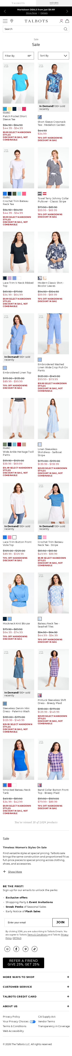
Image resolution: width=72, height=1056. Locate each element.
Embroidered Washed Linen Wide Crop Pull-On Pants (53, 367)
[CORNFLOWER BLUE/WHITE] (5, 368)
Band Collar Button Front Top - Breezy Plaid (53, 791)
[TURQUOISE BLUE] (19, 194)
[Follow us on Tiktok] (36, 949)
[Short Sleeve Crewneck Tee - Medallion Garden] (53, 83)
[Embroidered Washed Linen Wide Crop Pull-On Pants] (53, 333)
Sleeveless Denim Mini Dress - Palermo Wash (16, 710)
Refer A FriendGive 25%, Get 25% (23, 962)
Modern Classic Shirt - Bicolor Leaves (51, 284)
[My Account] (61, 21)
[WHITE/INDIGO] (40, 194)
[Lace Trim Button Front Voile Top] (18, 503)
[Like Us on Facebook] (17, 949)
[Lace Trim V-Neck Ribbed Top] (18, 252)
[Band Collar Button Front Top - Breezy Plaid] (53, 759)
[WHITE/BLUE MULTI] (40, 619)
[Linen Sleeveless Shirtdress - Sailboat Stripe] (53, 418)
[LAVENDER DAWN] (10, 278)
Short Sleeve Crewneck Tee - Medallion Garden (51, 123)
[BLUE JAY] (5, 109)
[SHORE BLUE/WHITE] (40, 537)
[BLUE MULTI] (40, 695)
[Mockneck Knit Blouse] (18, 593)
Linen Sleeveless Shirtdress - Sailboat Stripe (50, 452)
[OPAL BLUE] (14, 444)
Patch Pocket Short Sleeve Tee (14, 118)
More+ (6, 112)
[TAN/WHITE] (44, 278)
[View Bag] (67, 21)
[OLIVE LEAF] (14, 194)
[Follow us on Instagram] (8, 949)
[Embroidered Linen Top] (18, 333)
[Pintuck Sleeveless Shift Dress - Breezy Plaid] (53, 669)
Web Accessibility (13, 1031)
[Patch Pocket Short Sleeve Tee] (18, 83)
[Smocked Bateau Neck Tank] (18, 759)
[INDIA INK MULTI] (40, 117)
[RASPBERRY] (24, 109)
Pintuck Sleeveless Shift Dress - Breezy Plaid (52, 702)
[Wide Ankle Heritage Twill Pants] (18, 418)
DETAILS (17, 938)
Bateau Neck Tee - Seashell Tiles (49, 625)
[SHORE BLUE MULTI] (40, 444)
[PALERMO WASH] (5, 704)
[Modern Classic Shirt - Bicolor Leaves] (53, 252)
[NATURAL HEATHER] (19, 109)
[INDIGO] (10, 444)
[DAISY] (10, 109)
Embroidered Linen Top (17, 372)
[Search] (66, 29)
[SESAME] (24, 444)
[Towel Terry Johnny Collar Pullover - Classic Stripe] (53, 167)
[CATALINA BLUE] (5, 194)
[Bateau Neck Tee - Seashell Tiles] (53, 593)
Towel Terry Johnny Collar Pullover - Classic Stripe (53, 200)
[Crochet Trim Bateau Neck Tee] (18, 167)
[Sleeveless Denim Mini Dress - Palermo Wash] (18, 669)
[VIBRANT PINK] (24, 194)
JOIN (60, 922)
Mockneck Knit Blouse (16, 623)
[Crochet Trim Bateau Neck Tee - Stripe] (53, 503)
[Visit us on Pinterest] (27, 949)
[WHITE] (19, 278)
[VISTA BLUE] (14, 278)
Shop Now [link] (31, 13)
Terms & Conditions (37, 934)
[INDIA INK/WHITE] (40, 278)
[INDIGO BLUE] (14, 109)
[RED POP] (19, 444)
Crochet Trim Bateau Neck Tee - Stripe (50, 543)
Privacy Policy (11, 1016)
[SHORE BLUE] (10, 619)
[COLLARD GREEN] (5, 444)
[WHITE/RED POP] (44, 194)
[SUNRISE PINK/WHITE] (44, 537)
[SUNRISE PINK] (10, 537)
